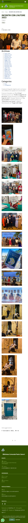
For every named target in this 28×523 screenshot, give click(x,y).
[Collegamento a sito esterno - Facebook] (2, 504)
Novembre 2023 (8, 65)
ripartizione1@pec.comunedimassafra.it (10, 491)
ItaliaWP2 (4, 510)
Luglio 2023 (7, 68)
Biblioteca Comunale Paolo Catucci (14, 454)
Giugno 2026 (7, 53)
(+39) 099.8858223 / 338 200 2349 (9, 468)
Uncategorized (7, 85)
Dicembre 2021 (7, 78)
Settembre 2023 (8, 66)
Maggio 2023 (7, 69)
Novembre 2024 (8, 57)
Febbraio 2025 (7, 56)
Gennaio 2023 (7, 73)
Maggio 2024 (7, 60)
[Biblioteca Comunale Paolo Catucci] (6, 6)
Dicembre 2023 (7, 64)
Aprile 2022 (7, 77)
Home (3, 12)
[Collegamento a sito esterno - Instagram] (5, 504)
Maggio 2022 (7, 75)
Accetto (12, 519)
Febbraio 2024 (7, 61)
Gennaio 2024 (7, 62)
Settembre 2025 (8, 55)
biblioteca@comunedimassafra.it (9, 496)
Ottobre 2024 (7, 59)
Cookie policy (18, 519)
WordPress (10, 508)
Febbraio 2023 (7, 72)
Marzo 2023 (7, 70)
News (6, 12)
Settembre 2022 (8, 74)
